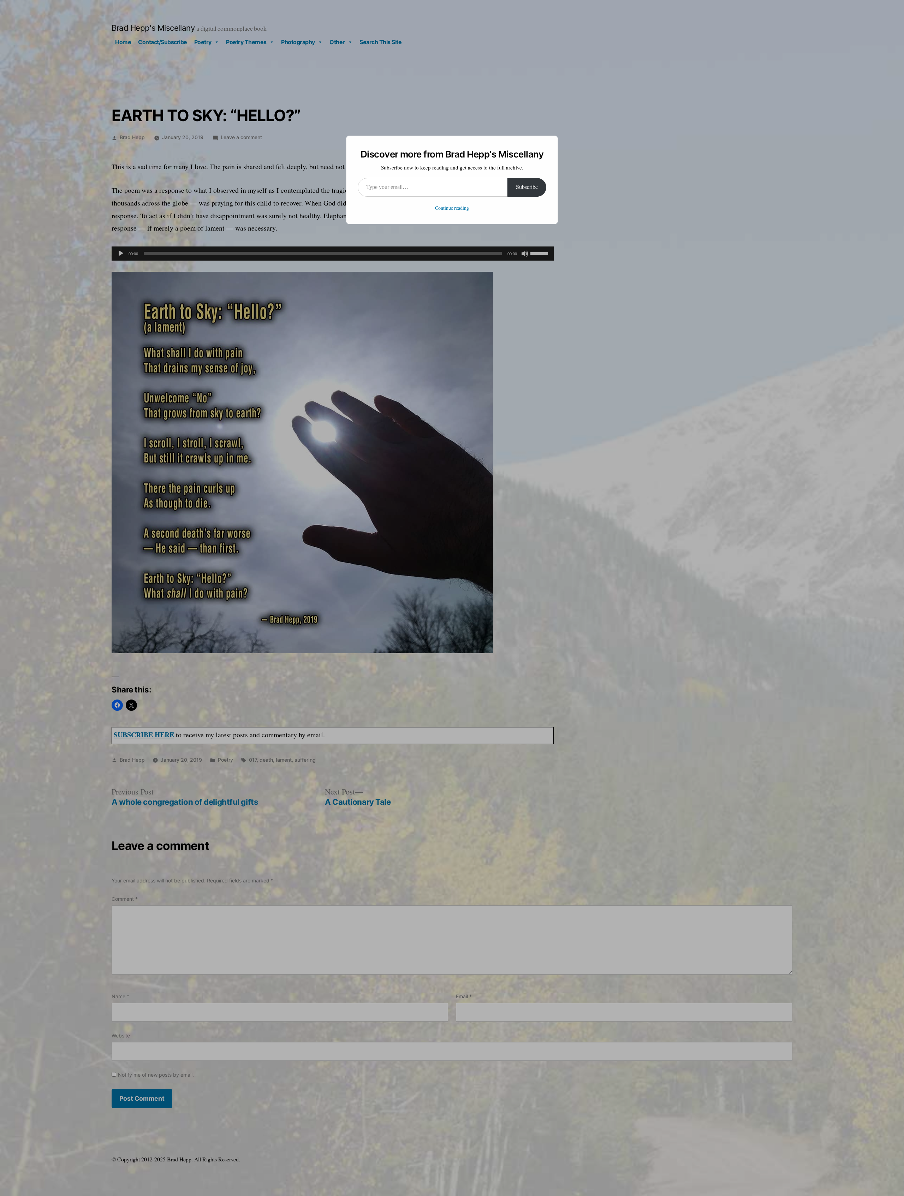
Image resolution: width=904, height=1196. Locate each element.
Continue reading (452, 208)
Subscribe (527, 187)
